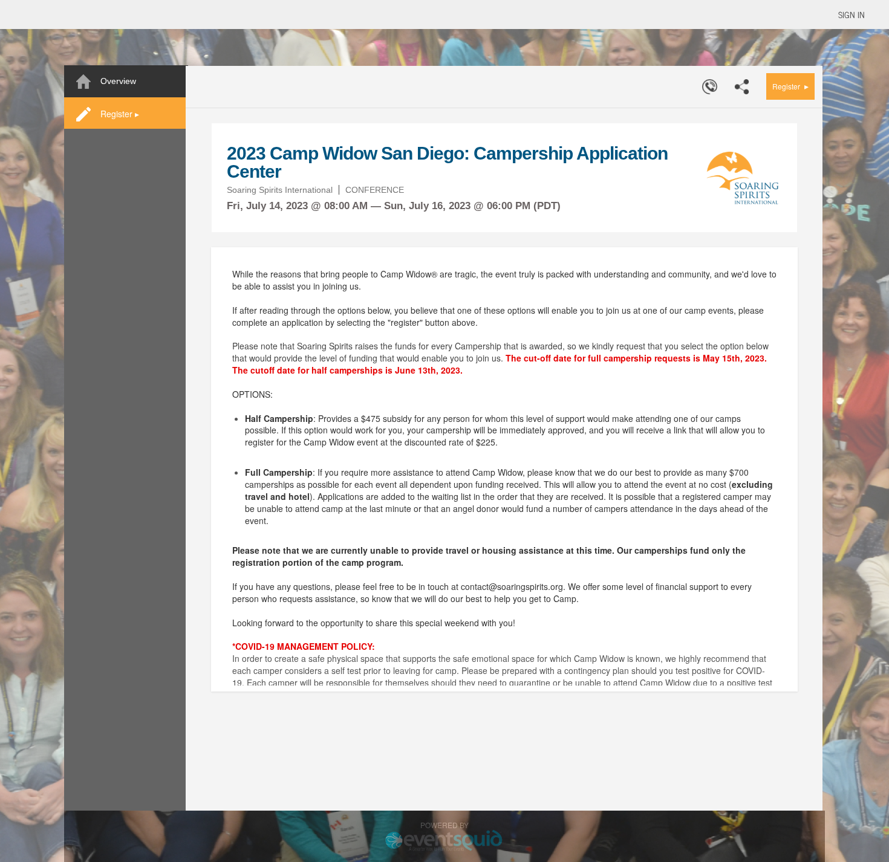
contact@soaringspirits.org (512, 586)
